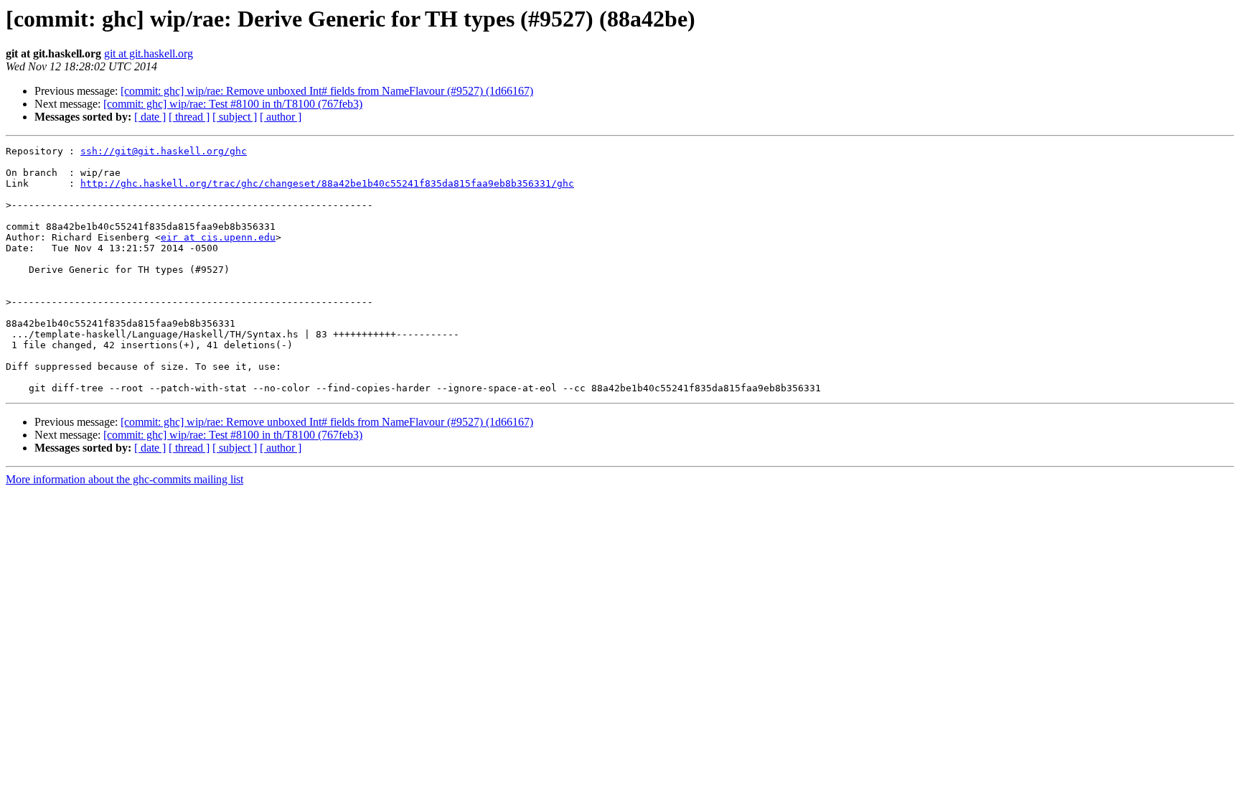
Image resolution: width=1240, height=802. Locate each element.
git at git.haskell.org (148, 53)
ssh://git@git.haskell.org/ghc (163, 151)
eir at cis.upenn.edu (218, 237)
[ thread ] (189, 117)
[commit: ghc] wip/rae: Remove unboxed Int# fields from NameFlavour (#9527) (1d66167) (327, 91)
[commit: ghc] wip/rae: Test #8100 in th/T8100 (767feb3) (232, 104)
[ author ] (280, 117)
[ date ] (150, 117)
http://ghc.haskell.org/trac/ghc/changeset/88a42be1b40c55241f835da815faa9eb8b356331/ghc (327, 183)
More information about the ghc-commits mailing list (124, 479)
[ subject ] (234, 117)
